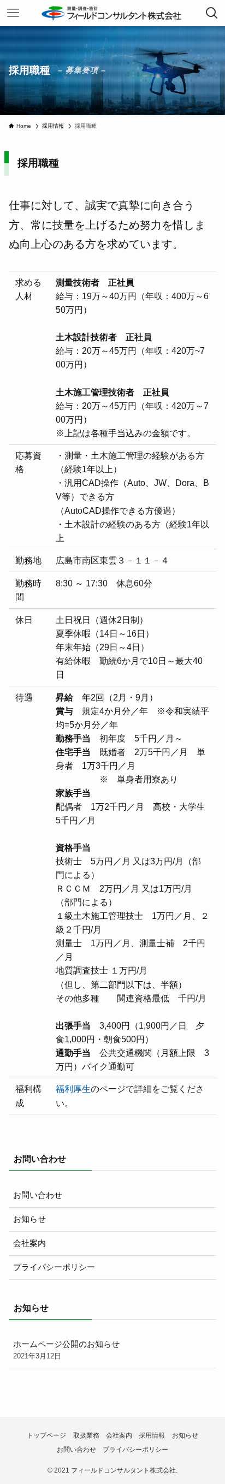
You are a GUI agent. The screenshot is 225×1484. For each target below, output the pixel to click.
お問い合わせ (37, 1195)
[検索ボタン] (212, 13)
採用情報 (152, 1435)
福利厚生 (73, 1089)
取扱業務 (86, 1435)
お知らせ (29, 1219)
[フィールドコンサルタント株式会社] (112, 13)
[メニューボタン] (13, 13)
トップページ (46, 1435)
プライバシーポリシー (54, 1267)
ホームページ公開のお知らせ (66, 1350)
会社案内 (29, 1243)
